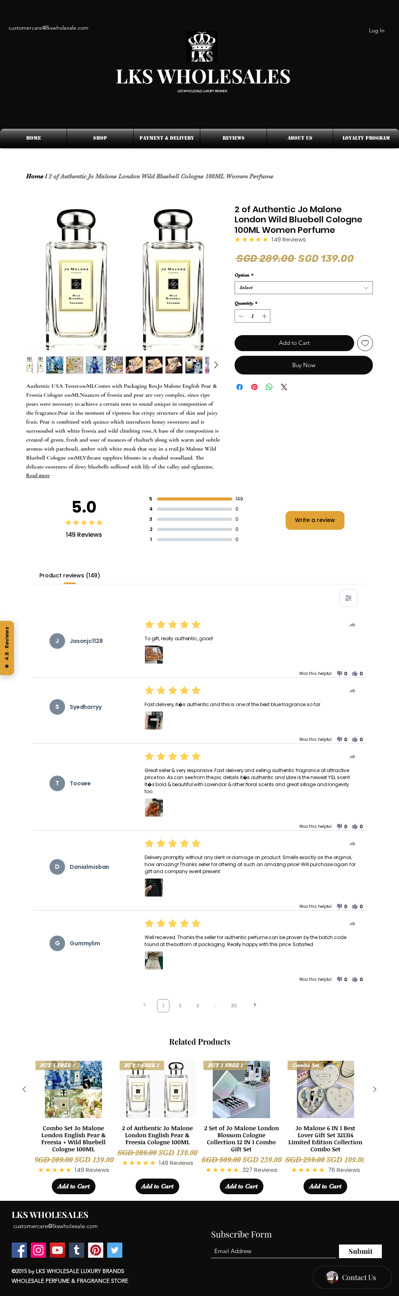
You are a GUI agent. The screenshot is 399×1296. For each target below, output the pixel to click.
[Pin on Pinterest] (254, 387)
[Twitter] (114, 1250)
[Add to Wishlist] (365, 343)
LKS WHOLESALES (203, 75)
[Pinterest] (95, 1250)
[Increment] (265, 316)
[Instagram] (38, 1250)
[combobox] (304, 287)
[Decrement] (240, 316)
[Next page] (254, 1005)
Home (35, 176)
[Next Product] (375, 1089)
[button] (154, 654)
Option (244, 275)
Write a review (315, 520)
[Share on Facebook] (239, 387)
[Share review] (352, 625)
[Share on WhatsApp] (269, 387)
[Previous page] (144, 1005)
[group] (199, 1127)
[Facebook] (19, 1250)
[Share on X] (284, 387)
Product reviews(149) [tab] (69, 575)
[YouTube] (57, 1250)
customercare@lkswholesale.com (55, 1226)
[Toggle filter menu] (348, 598)
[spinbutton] (252, 316)
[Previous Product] (24, 1089)
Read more (38, 475)
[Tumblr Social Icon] (76, 1250)
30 (234, 1005)
